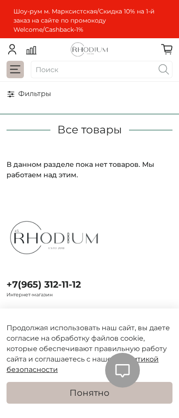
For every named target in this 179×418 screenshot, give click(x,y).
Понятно (89, 393)
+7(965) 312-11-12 (44, 284)
